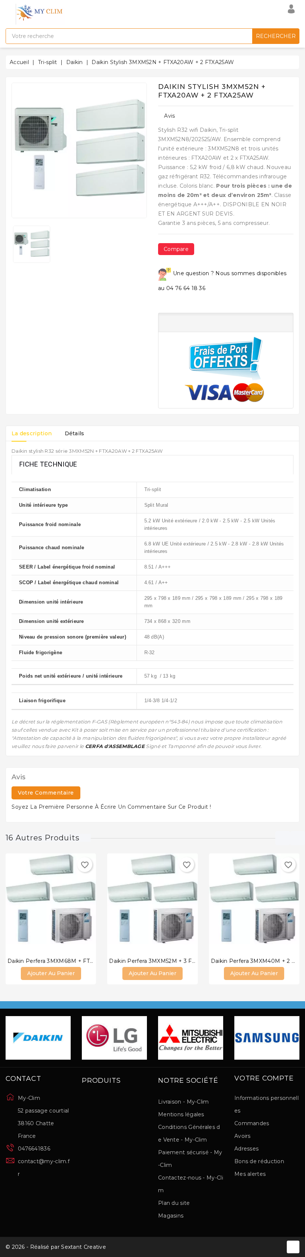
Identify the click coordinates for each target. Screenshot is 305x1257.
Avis (169, 115)
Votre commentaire (46, 792)
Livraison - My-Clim (183, 1101)
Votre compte (264, 1078)
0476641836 (34, 1148)
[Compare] (43, 902)
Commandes (251, 1123)
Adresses (246, 1148)
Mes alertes (250, 1174)
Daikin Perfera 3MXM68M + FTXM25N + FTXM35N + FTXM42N (90, 961)
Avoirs (242, 1136)
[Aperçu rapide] (58, 902)
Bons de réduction (259, 1161)
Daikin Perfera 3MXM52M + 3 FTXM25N (161, 961)
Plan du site (174, 1203)
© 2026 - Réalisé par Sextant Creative (56, 1247)
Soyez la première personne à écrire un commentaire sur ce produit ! (111, 806)
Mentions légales (181, 1114)
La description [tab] (32, 433)
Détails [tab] (74, 433)
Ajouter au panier (51, 973)
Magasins (170, 1215)
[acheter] (28, 902)
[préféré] (73, 902)
